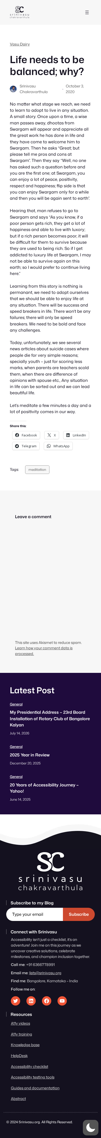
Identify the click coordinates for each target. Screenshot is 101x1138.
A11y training (21, 1034)
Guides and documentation (35, 1088)
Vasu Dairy (20, 44)
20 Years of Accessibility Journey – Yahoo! (44, 788)
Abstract (18, 1098)
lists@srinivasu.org (45, 973)
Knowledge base (25, 1044)
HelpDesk (19, 1055)
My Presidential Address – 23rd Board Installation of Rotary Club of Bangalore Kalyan (50, 718)
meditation (37, 469)
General (16, 704)
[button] (90, 1127)
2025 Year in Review (29, 755)
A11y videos (20, 1023)
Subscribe (79, 914)
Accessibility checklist (29, 1066)
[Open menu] (87, 12)
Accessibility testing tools (32, 1077)
